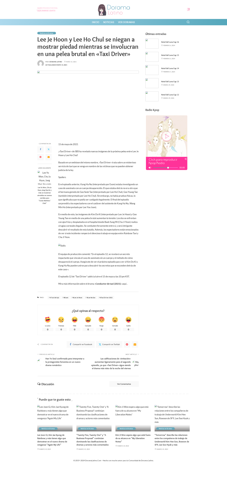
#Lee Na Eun (91, 297)
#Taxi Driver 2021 (106, 297)
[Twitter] (48, 149)
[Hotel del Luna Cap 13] (152, 83)
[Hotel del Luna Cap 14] (152, 70)
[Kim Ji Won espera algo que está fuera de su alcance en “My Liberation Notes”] (133, 418)
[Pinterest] (40, 157)
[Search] (188, 22)
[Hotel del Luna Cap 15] (152, 57)
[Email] (48, 157)
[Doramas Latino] (113, 9)
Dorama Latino (55, 62)
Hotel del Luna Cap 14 (170, 68)
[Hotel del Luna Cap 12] (152, 96)
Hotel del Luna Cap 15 (170, 55)
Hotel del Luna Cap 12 (170, 94)
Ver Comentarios (124, 384)
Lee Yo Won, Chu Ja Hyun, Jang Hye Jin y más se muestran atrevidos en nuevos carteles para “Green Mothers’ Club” (44, 195)
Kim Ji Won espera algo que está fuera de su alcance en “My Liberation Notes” (132, 438)
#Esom (66, 297)
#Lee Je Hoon (77, 297)
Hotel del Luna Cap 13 (170, 81)
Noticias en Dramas (46, 33)
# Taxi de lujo (54, 297)
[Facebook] (40, 149)
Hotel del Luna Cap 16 (170, 42)
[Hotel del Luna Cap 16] (152, 44)
